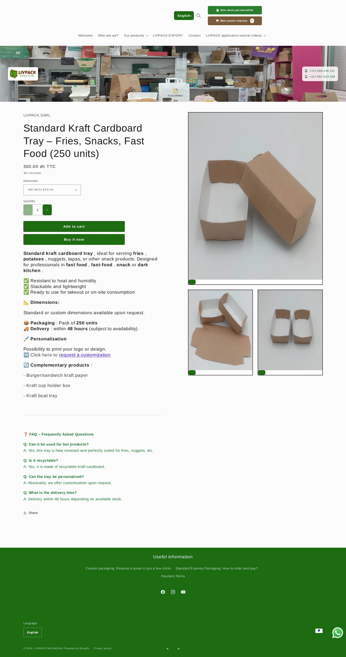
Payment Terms (173, 576)
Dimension (30, 180)
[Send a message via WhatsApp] (337, 632)
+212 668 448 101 (322, 70)
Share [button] (33, 512)
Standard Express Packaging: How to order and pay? (217, 568)
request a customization (85, 354)
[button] (135, 35)
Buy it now (74, 239)
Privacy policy (102, 648)
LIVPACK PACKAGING (49, 648)
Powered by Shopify (76, 648)
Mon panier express (236, 20)
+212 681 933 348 (322, 76)
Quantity (29, 201)
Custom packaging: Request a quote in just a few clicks (128, 568)
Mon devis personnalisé (236, 10)
